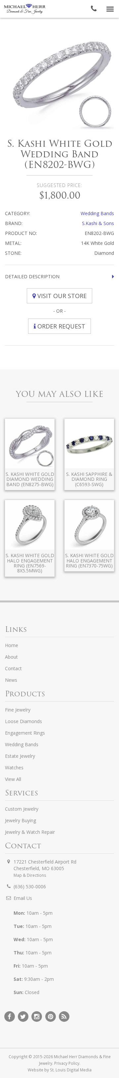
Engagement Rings (25, 733)
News (11, 680)
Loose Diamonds (23, 721)
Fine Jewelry (17, 710)
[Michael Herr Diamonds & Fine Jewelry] (25, 9)
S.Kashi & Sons (98, 223)
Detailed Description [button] (32, 276)
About (11, 657)
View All (13, 779)
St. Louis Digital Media (71, 1069)
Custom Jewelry (21, 809)
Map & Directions (30, 875)
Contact (13, 668)
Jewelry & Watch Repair (30, 832)
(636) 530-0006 (30, 886)
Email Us (23, 898)
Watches (14, 767)
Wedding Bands (97, 213)
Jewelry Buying (20, 820)
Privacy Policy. (67, 1063)
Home (11, 645)
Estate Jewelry (20, 756)
